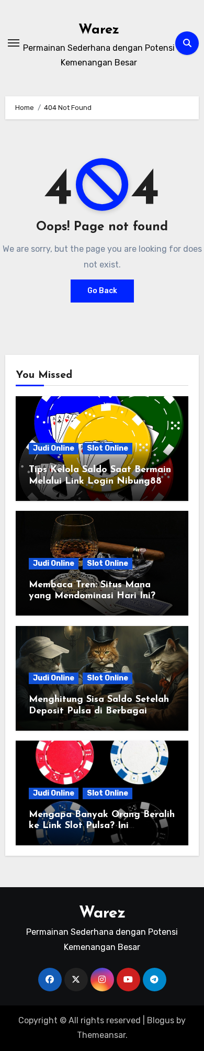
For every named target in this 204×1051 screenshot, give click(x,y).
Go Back (102, 290)
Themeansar (101, 1035)
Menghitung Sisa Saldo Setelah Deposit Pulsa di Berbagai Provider (99, 711)
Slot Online (107, 448)
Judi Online (53, 448)
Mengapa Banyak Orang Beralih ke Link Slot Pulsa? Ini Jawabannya (102, 826)
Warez (98, 30)
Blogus (160, 1020)
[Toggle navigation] (13, 43)
